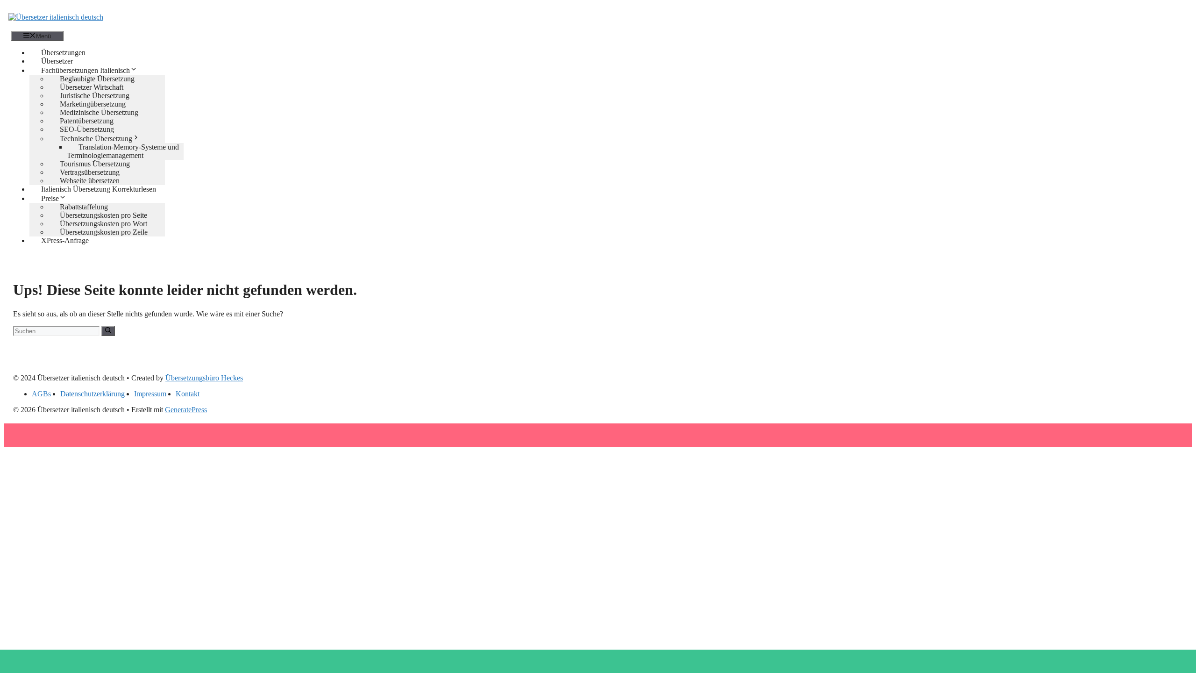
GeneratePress (186, 410)
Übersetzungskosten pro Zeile (104, 232)
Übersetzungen (63, 53)
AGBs (41, 394)
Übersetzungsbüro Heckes (204, 378)
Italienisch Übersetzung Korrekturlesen (98, 189)
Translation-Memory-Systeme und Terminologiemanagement (123, 151)
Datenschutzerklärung (92, 394)
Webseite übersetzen (90, 181)
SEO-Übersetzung (87, 129)
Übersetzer (57, 61)
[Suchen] (108, 331)
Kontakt (187, 394)
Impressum (150, 394)
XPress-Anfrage (65, 240)
